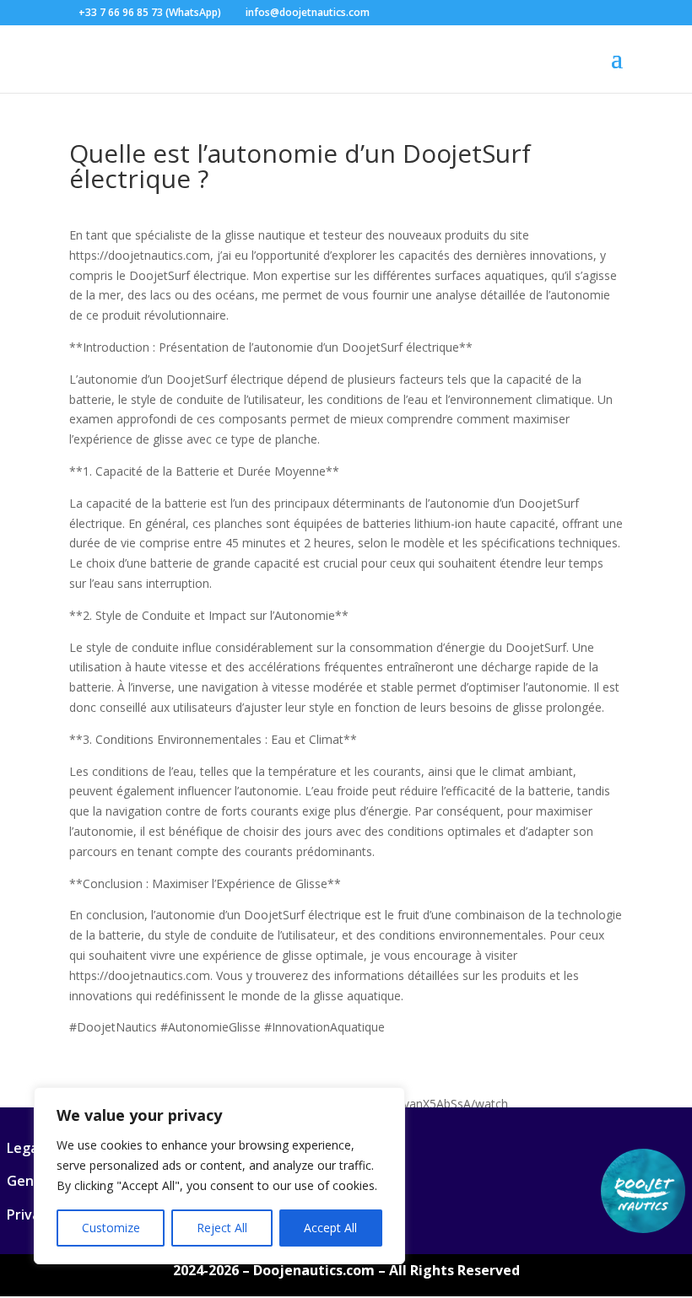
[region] (219, 1175)
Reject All (222, 1228)
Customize (111, 1228)
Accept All (330, 1228)
